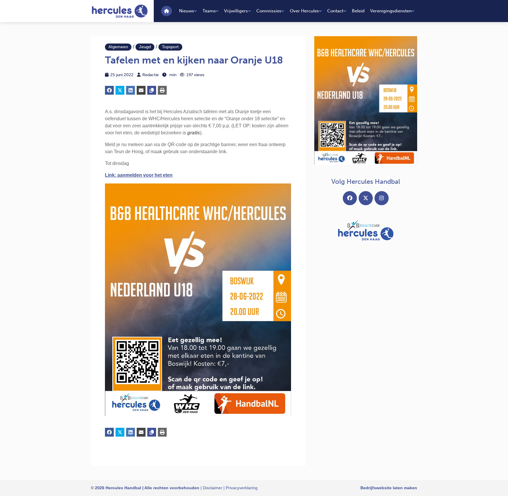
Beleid (358, 11)
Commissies (268, 11)
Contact (335, 11)
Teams (209, 11)
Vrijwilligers (236, 11)
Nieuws (186, 11)
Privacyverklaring (242, 487)
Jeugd (145, 46)
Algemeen (118, 46)
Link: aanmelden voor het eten (139, 175)
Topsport (170, 46)
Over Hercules (304, 11)
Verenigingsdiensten (391, 11)
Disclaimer (212, 487)
